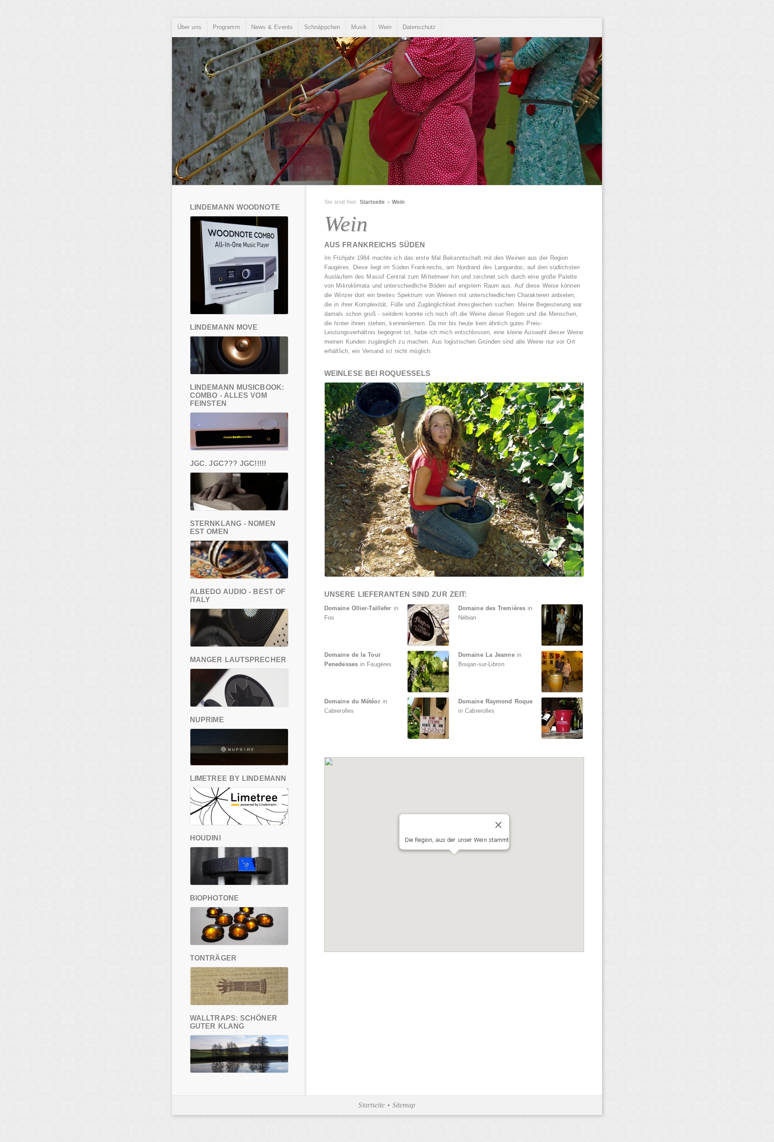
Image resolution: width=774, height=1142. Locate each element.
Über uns (189, 27)
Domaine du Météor (352, 701)
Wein (384, 27)
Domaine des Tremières (491, 608)
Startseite (372, 202)
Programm (226, 27)
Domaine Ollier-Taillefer (357, 608)
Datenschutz (419, 27)
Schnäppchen (322, 27)
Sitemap (404, 1105)
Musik (359, 27)
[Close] (498, 825)
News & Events (272, 27)
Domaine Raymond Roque (495, 701)
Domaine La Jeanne (486, 654)
